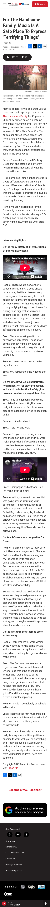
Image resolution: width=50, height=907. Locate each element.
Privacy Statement (14, 865)
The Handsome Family (15, 116)
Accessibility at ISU (14, 871)
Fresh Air (13, 767)
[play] (4, 903)
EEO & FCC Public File (15, 853)
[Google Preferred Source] (25, 810)
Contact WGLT (12, 847)
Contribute (10, 859)
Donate (41, 4)
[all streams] (46, 903)
